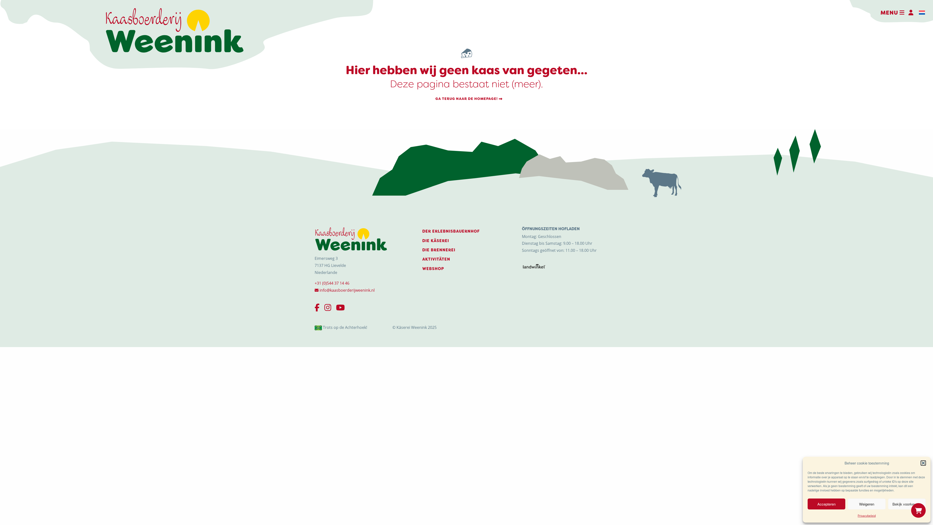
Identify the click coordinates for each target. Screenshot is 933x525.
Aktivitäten (436, 259)
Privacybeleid (867, 516)
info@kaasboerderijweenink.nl (347, 290)
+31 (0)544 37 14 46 (332, 283)
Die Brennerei (438, 250)
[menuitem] (921, 12)
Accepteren (826, 504)
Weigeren (866, 504)
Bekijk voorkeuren (906, 504)
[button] (923, 463)
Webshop (433, 268)
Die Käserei (435, 240)
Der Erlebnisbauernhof (451, 231)
